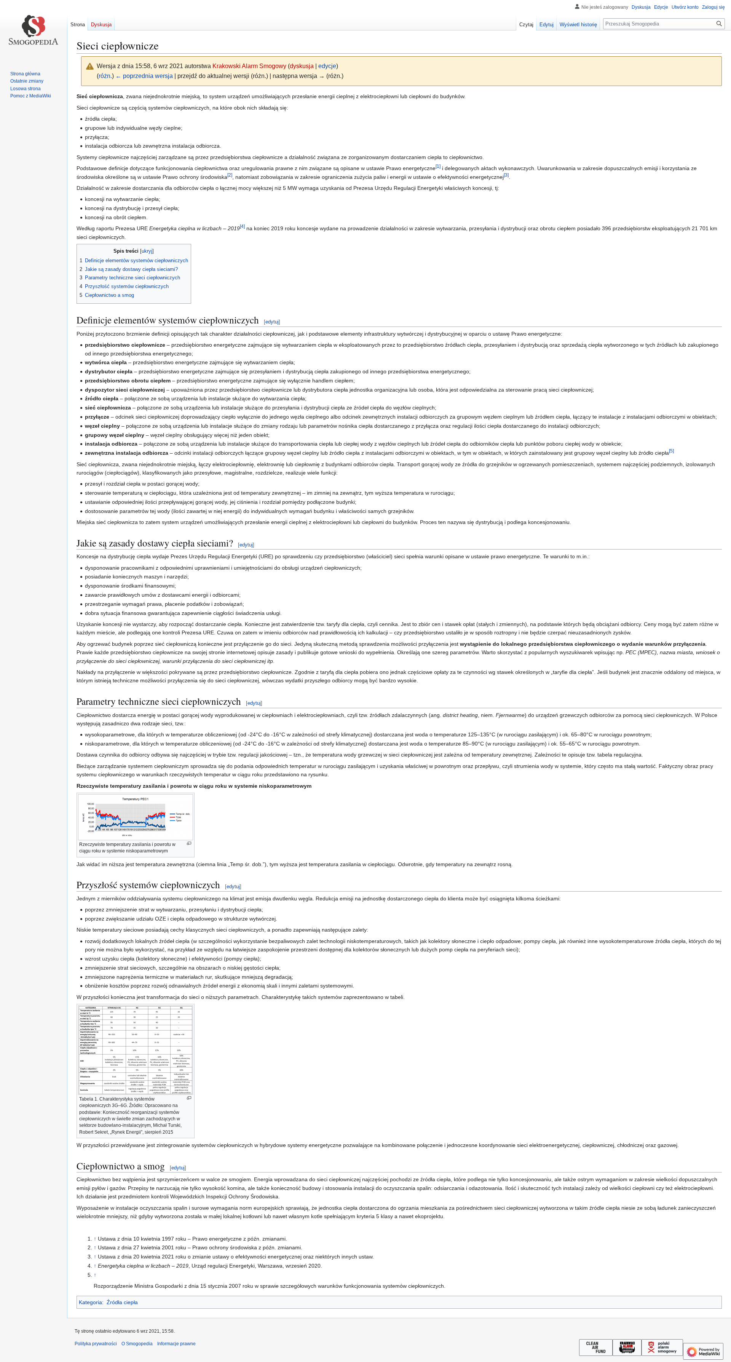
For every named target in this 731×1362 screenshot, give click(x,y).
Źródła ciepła (122, 1302)
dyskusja (302, 66)
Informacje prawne (176, 1343)
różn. (105, 76)
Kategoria (90, 1302)
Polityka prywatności (96, 1343)
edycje (327, 66)
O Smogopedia (137, 1343)
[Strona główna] (33, 30)
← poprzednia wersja (144, 76)
